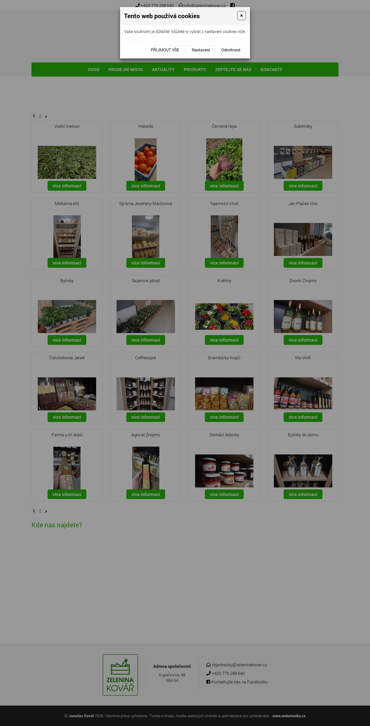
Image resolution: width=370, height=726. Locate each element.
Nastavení (201, 49)
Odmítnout (231, 49)
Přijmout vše (165, 49)
